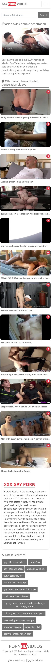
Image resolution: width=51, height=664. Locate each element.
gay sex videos (35, 660)
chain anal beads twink (16, 596)
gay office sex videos (15, 562)
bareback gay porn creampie (19, 620)
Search (43, 15)
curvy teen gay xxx (13, 575)
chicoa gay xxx (11, 613)
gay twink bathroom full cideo (20, 589)
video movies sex (36, 568)
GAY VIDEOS (14, 4)
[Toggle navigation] (45, 4)
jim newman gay (12, 627)
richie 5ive (35, 562)
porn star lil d (32, 627)
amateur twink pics (33, 613)
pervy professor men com (17, 633)
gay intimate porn (13, 568)
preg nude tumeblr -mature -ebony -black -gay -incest (25, 605)
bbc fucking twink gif (15, 582)
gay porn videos (16, 660)
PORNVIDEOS (25, 646)
